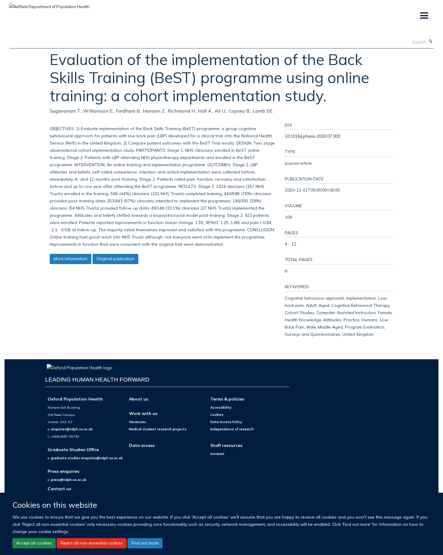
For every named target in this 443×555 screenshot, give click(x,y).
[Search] (430, 41)
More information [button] (70, 258)
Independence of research (232, 429)
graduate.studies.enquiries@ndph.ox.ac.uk (87, 458)
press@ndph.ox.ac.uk (68, 480)
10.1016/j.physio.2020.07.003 (312, 136)
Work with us (143, 413)
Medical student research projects (158, 429)
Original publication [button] (115, 258)
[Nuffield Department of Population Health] (49, 4)
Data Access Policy (226, 422)
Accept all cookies (34, 543)
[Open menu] (424, 16)
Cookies (216, 415)
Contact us (59, 488)
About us (138, 398)
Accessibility (220, 407)
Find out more (145, 543)
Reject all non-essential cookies (92, 543)
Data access (142, 445)
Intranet (217, 454)
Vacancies (137, 422)
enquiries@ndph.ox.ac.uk (72, 429)
